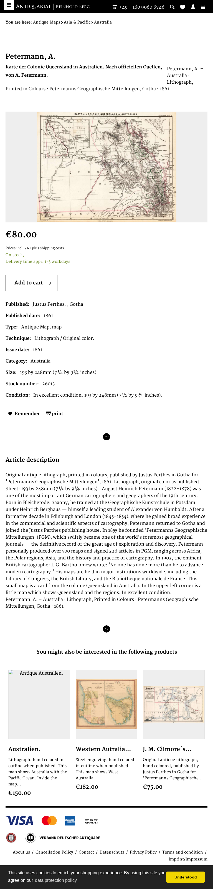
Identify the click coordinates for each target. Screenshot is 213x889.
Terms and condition (182, 852)
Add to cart (28, 283)
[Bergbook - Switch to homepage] (53, 7)
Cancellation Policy (54, 852)
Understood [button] (185, 877)
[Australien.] (39, 704)
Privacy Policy (143, 852)
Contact (86, 852)
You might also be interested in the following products (106, 652)
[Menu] (9, 5)
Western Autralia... (103, 749)
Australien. (24, 749)
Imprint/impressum (188, 859)
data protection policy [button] (56, 880)
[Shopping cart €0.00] (203, 6)
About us (21, 852)
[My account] (193, 6)
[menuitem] (193, 6)
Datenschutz (112, 852)
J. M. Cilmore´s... (167, 749)
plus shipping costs (48, 248)
